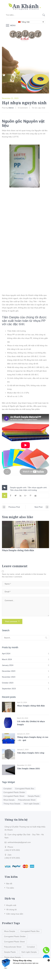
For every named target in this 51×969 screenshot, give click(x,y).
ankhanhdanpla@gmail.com (19, 842)
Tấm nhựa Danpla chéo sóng (30, 753)
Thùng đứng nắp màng (22, 960)
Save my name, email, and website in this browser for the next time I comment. (24, 575)
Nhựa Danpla (9, 800)
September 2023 (9, 689)
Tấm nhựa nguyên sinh (37, 487)
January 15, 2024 (23, 734)
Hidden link (25, 5)
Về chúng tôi (11, 910)
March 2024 (7, 659)
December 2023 (8, 671)
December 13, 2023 (24, 765)
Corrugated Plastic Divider (14, 792)
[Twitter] (15, 495)
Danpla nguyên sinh (18, 487)
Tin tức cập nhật (38, 108)
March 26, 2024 (22, 718)
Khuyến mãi (11, 905)
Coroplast (8, 789)
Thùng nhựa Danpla (12, 804)
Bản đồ (9, 884)
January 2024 (7, 665)
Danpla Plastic (34, 796)
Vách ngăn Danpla (31, 804)
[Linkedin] (20, 495)
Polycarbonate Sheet (26, 800)
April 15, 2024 (22, 702)
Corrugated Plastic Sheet (14, 796)
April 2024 (6, 653)
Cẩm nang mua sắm (14, 914)
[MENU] (7, 25)
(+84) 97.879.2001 (12, 850)
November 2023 (8, 677)
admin (11, 108)
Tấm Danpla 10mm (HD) (28, 768)
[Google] (25, 495)
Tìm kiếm (10, 888)
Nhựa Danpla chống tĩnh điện (18, 550)
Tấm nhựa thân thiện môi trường (23, 490)
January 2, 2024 (23, 750)
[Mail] (35, 495)
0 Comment (23, 108)
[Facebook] (11, 495)
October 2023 (7, 683)
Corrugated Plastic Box (24, 789)
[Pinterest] (30, 495)
